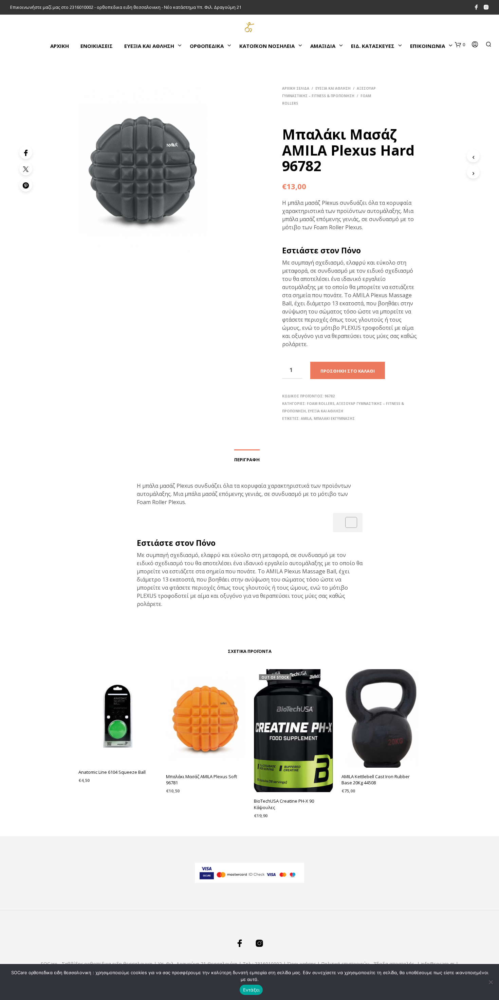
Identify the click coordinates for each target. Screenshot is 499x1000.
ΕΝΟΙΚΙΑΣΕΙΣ (96, 45)
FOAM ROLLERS (320, 403)
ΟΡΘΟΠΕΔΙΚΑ (207, 45)
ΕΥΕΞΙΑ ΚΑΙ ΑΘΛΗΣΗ (149, 45)
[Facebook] (25, 152)
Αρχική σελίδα (295, 88)
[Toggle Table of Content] (347, 522)
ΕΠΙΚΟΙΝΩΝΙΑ (427, 45)
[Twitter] (25, 168)
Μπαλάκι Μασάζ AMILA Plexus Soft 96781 (201, 779)
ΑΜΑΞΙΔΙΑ (322, 45)
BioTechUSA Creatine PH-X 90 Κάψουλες (284, 804)
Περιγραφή (247, 460)
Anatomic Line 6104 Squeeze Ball (112, 772)
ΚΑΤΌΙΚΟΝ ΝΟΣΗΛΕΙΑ (267, 45)
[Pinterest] (25, 185)
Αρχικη (59, 45)
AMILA (306, 418)
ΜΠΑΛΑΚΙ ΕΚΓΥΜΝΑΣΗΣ (334, 418)
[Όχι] (490, 982)
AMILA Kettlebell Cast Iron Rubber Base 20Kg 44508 (375, 779)
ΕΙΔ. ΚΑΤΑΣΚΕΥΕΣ (372, 45)
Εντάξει (251, 990)
